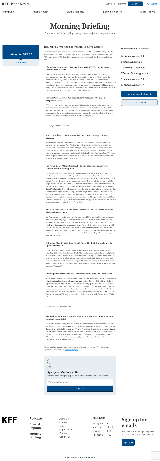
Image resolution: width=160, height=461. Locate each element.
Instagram (98, 423)
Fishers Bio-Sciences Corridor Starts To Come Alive (79, 273)
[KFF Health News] (15, 4)
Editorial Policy (72, 457)
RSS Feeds (138, 103)
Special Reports (112, 11)
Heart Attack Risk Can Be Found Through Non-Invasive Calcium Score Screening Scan (77, 167)
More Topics (147, 11)
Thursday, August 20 (133, 67)
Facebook (98, 435)
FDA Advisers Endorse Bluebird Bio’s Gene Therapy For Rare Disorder (77, 136)
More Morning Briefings (138, 94)
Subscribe (110, 4)
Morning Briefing (36, 435)
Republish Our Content (66, 431)
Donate (135, 4)
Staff (61, 426)
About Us (64, 419)
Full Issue (21, 62)
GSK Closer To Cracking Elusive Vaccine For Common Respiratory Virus (75, 99)
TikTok (110, 431)
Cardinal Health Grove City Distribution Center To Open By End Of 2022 (79, 244)
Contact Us (64, 437)
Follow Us (121, 4)
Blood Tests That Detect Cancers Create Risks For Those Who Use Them (79, 211)
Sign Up (80, 389)
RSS (109, 435)
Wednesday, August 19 (134, 73)
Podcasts (36, 418)
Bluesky (111, 427)
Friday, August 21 (131, 61)
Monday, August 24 (132, 56)
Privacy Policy (88, 457)
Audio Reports (75, 11)
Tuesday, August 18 (132, 79)
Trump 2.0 (8, 11)
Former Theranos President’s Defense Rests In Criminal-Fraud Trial (80, 317)
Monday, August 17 (132, 84)
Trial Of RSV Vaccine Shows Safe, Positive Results (73, 46)
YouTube (97, 427)
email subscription (71, 349)
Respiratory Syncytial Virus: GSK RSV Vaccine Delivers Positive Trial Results (77, 68)
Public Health (40, 11)
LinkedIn (97, 431)
